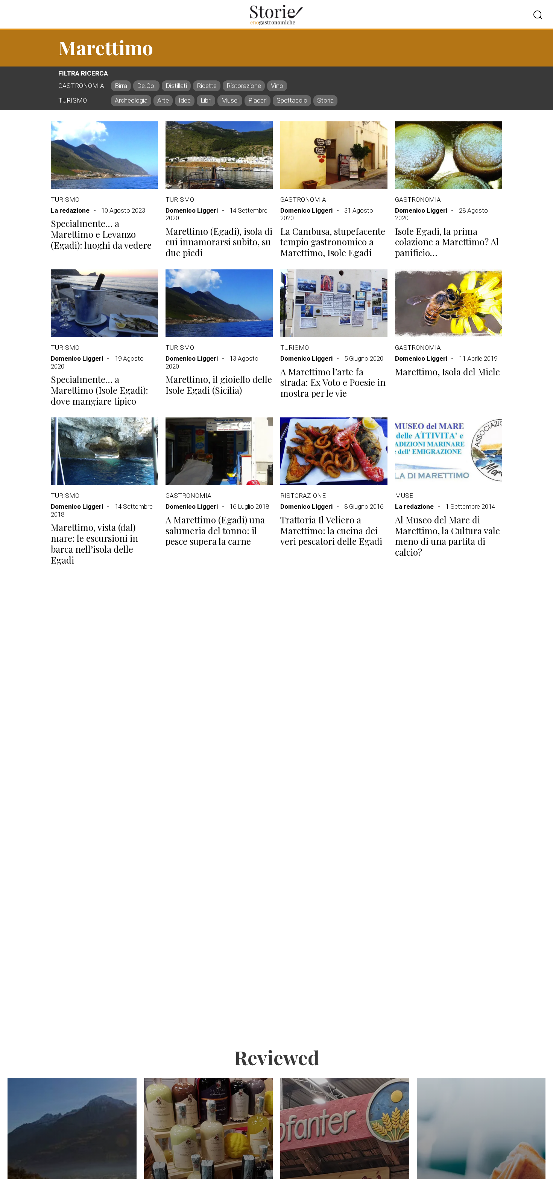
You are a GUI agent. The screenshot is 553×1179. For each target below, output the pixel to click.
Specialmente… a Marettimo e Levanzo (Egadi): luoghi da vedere (101, 234)
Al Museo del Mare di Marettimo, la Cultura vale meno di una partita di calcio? (447, 536)
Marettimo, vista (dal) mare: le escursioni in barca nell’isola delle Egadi (94, 543)
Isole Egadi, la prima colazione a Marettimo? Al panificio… (447, 242)
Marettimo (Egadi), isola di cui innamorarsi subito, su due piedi (219, 242)
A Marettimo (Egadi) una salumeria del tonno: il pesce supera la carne (215, 530)
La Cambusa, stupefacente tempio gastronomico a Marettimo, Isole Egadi (332, 242)
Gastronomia (303, 199)
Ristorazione (303, 495)
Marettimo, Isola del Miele (447, 371)
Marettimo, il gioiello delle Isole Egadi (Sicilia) (219, 384)
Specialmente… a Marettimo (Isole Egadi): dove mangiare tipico (99, 390)
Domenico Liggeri (192, 210)
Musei (405, 495)
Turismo (65, 199)
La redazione (70, 210)
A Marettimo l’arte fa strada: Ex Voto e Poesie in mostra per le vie (333, 382)
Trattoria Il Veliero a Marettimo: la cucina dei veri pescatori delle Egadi (331, 530)
